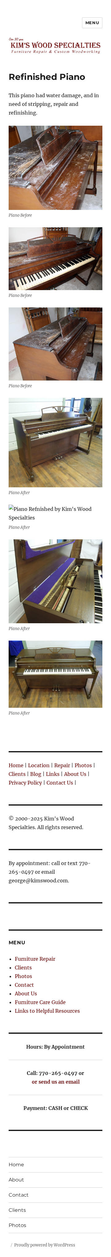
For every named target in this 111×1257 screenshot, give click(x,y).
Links (53, 774)
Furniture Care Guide (40, 1002)
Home (16, 765)
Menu (92, 22)
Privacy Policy (25, 783)
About (16, 1180)
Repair (62, 765)
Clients (17, 774)
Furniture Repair (35, 959)
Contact (24, 985)
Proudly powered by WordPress (44, 1245)
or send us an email (56, 1082)
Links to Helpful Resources (47, 1011)
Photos (83, 765)
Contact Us (60, 783)
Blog (35, 774)
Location (39, 765)
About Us (75, 774)
